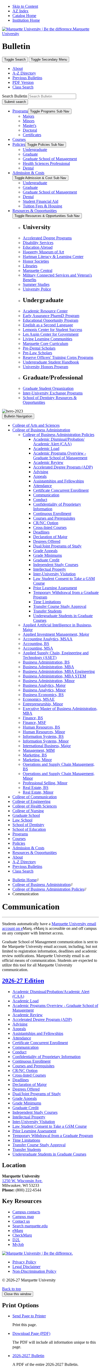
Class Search (22, 87)
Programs (20, 111)
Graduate (30, 154)
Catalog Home (24, 15)
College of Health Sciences (34, 806)
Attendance (42, 485)
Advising (40, 472)
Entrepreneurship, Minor (43, 704)
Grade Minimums (47, 555)
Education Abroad (38, 247)
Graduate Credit (46, 560)
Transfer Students (47, 611)
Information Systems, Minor (46, 741)
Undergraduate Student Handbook (51, 362)
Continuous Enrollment (52, 513)
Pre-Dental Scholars (39, 348)
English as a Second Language (48, 325)
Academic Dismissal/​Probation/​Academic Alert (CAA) (58, 441)
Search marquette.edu (30, 1226)
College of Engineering (31, 801)
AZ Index (20, 11)
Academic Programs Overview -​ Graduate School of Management (60, 455)
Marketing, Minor (37, 759)
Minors (28, 121)
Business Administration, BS (46, 662)
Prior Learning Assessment (55, 588)
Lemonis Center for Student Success (52, 329)
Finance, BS (33, 718)
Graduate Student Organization (48, 388)
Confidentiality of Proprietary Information (46, 1056)
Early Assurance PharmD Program (51, 315)
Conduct (40, 499)
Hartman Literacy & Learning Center (53, 256)
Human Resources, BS (41, 727)
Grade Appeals (45, 551)
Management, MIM (39, 750)
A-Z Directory (24, 73)
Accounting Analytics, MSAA (48, 639)
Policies (18, 144)
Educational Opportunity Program (50, 320)
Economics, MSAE (39, 699)
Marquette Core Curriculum (45, 343)
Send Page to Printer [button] (29, 1316)
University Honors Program (45, 367)
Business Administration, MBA (48, 667)
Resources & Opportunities (34, 210)
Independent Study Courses (55, 564)
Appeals (40, 476)
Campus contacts (26, 1212)
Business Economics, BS (43, 694)
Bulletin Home (24, 880)
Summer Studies (36, 284)
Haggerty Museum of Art (43, 252)
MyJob (18, 1244)
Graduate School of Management (50, 159)
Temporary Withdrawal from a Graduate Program (52, 1135)
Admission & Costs (28, 173)
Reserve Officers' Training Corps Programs (58, 357)
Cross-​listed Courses (50, 527)
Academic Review (48, 462)
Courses (19, 139)
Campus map (23, 1216)
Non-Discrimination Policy (34, 1271)
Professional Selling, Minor (45, 783)
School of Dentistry (28, 824)
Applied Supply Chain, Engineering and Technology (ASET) (56, 655)
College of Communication (34, 797)
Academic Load (46, 448)
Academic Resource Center (45, 311)
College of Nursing (28, 811)
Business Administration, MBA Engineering (59, 671)
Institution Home (26, 20)
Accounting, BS (36, 643)
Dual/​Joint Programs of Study (57, 546)
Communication (46, 495)
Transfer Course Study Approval (59, 606)
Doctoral (30, 130)
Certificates (32, 135)
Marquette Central (37, 270)
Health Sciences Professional (46, 163)
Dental (28, 168)
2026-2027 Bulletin (28, 1355)
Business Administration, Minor (49, 681)
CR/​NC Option (45, 523)
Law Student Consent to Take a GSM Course (49, 1126)
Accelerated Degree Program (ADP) (63, 467)
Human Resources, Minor (44, 732)
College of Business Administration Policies (58, 434)
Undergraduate (35, 149)
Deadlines (41, 532)
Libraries (30, 266)
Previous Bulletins (27, 78)
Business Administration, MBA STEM (54, 676)
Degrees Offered (46, 541)
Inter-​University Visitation (54, 574)
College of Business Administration (41, 430)
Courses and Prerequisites (54, 518)
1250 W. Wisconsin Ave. (22, 1181)
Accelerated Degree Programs (47, 238)
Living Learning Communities (47, 339)
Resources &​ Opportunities (34, 852)
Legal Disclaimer (26, 1266)
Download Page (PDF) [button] (31, 1333)
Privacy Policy (24, 1262)
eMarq (17, 1230)
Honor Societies (36, 261)
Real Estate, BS (35, 787)
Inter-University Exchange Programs (53, 393)
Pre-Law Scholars (37, 353)
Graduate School (26, 815)
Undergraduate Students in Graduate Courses (49, 1154)
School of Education (29, 829)
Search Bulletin (14, 96)
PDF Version (23, 82)
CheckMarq (22, 1235)
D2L (16, 1240)
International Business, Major (47, 746)
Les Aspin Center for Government (50, 334)
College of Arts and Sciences (36, 425)
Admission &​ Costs (28, 848)
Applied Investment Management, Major (56, 634)
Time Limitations (47, 602)
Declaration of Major (50, 537)
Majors (28, 116)
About (17, 68)
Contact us (21, 1221)
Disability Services (38, 242)
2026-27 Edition (23, 980)
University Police (37, 289)
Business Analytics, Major (44, 685)
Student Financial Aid (40, 201)
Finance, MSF (34, 722)
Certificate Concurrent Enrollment (61, 490)
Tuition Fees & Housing (42, 206)
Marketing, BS (35, 755)
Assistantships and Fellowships (58, 481)
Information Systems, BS (43, 736)
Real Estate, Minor (38, 792)
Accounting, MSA (38, 648)
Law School (22, 820)
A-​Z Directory (24, 862)
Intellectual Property (49, 569)
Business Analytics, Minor (44, 690)
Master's (29, 125)
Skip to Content (25, 6)
